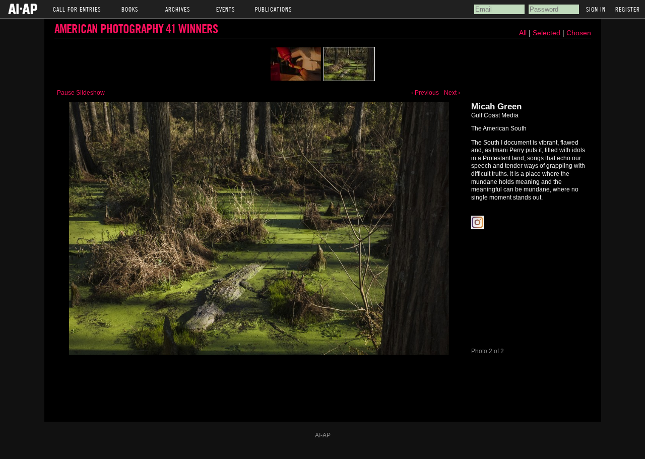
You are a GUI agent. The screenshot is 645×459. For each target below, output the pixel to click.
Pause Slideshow (81, 92)
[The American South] (295, 64)
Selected (547, 33)
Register (627, 9)
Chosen (578, 33)
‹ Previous (425, 92)
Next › (452, 92)
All (523, 33)
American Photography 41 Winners (136, 28)
